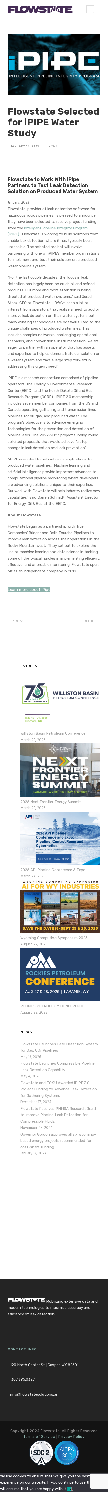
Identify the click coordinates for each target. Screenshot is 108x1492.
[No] (72, 1490)
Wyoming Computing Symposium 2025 (54, 938)
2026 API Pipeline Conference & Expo (52, 870)
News (53, 146)
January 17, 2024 (33, 1153)
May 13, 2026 (30, 1057)
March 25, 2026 (32, 740)
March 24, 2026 (33, 876)
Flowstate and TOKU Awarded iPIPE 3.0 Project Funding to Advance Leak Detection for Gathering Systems (58, 1089)
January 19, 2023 (25, 146)
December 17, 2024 (35, 1102)
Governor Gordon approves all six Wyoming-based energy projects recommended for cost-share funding (58, 1140)
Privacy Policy (71, 1437)
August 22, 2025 (33, 944)
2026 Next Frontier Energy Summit (50, 802)
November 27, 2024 (36, 1128)
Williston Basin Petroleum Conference (52, 733)
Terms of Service (39, 1437)
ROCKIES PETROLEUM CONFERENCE (52, 1006)
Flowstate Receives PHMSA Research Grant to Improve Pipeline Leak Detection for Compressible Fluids (58, 1115)
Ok (69, 1489)
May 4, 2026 (30, 1076)
